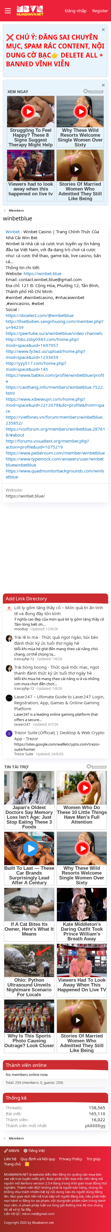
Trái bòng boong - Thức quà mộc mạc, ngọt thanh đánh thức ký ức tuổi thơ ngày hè (56, 670)
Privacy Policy (70, 1158)
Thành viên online (26, 1065)
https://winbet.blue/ (25, 496)
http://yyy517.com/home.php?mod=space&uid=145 (36, 366)
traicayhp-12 (24, 658)
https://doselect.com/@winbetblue (39, 315)
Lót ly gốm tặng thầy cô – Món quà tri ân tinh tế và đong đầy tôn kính (58, 610)
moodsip (21, 629)
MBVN (13, 1150)
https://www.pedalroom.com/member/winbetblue (55, 453)
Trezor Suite (23, 754)
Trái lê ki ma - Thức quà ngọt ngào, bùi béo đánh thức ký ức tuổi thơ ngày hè (56, 640)
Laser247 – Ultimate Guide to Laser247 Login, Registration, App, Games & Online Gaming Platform (59, 702)
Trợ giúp (93, 1158)
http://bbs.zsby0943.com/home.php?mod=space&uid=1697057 (42, 342)
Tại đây (26, 1209)
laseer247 (22, 724)
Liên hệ (10, 1158)
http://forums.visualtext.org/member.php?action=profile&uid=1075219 (47, 444)
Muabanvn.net (43, 1222)
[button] (8, 11)
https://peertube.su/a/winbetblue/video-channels (54, 333)
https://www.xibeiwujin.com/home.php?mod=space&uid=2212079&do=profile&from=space (55, 405)
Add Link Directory (26, 598)
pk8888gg (95, 1125)
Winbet (13, 231)
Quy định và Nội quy (37, 1158)
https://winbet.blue (41, 273)
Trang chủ (12, 1163)
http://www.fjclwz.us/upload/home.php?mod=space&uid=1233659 (45, 354)
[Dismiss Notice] (102, 30)
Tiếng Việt (36, 1150)
